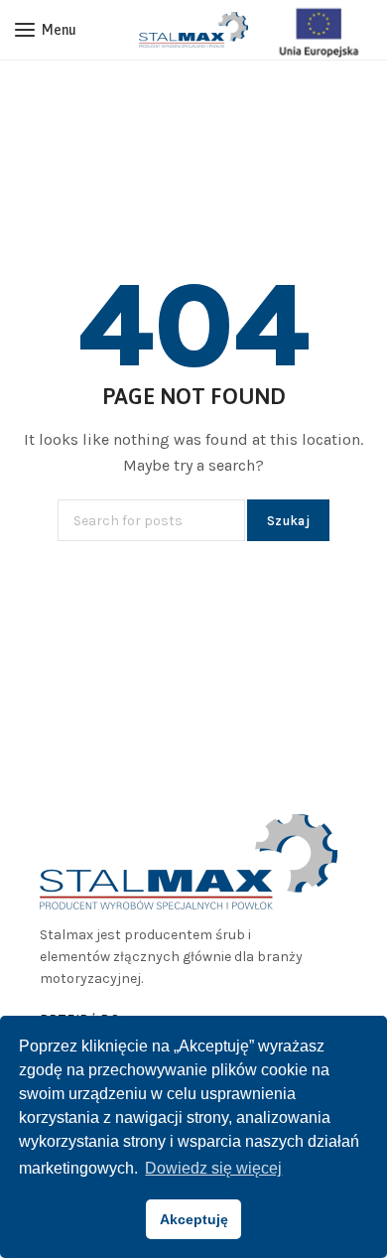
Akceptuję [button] (194, 1219)
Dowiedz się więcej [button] (213, 1168)
